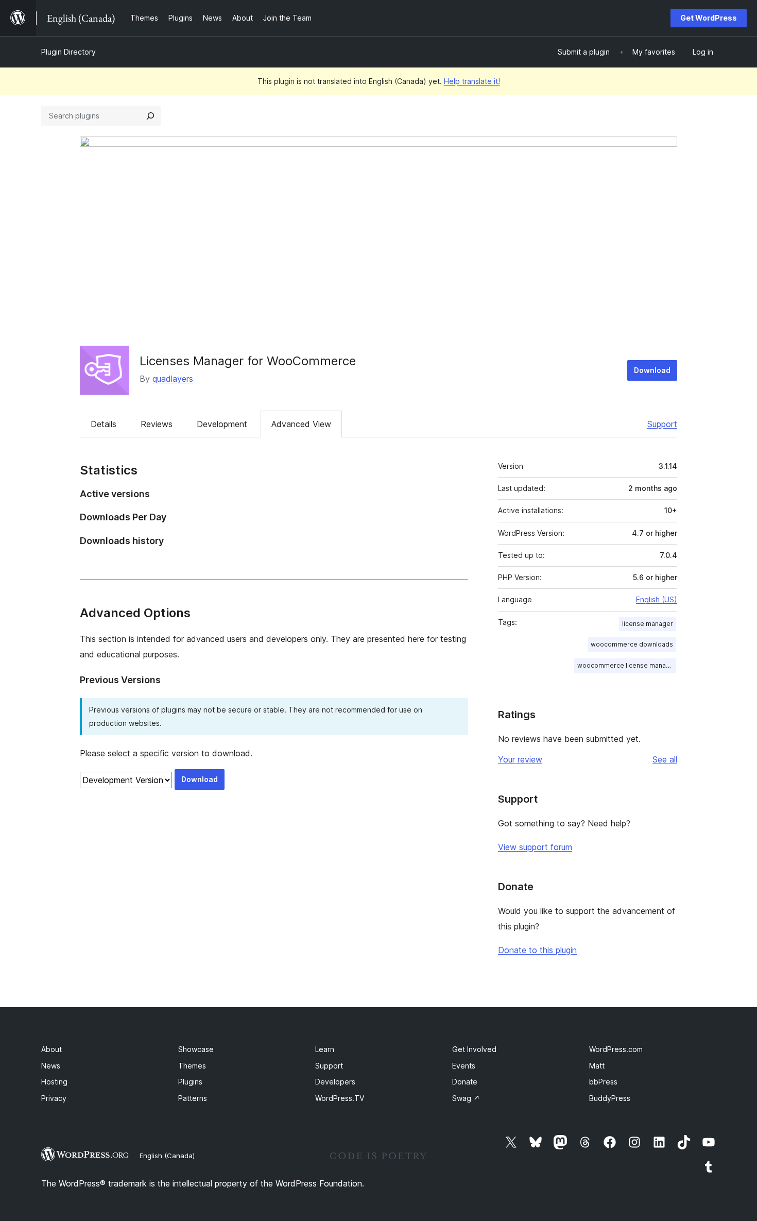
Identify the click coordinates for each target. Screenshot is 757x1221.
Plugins (190, 1081)
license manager (647, 624)
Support (662, 424)
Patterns (192, 1098)
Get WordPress (708, 17)
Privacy (53, 1098)
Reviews (157, 424)
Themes (192, 1065)
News (50, 1065)
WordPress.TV (339, 1098)
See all (664, 759)
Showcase (196, 1049)
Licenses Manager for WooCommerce (248, 360)
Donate (464, 1081)
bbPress (603, 1081)
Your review (520, 759)
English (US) (656, 599)
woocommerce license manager (626, 665)
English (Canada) (167, 1155)
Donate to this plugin (537, 950)
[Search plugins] (150, 116)
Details (103, 424)
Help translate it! (472, 81)
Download (652, 370)
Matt (597, 1065)
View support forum (535, 847)
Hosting (54, 1081)
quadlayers (172, 379)
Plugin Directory (68, 51)
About (51, 1049)
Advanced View (301, 424)
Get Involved (474, 1049)
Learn (324, 1049)
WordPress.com (616, 1049)
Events (463, 1065)
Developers (335, 1081)
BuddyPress (609, 1098)
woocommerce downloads (632, 644)
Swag (466, 1098)
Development (222, 424)
